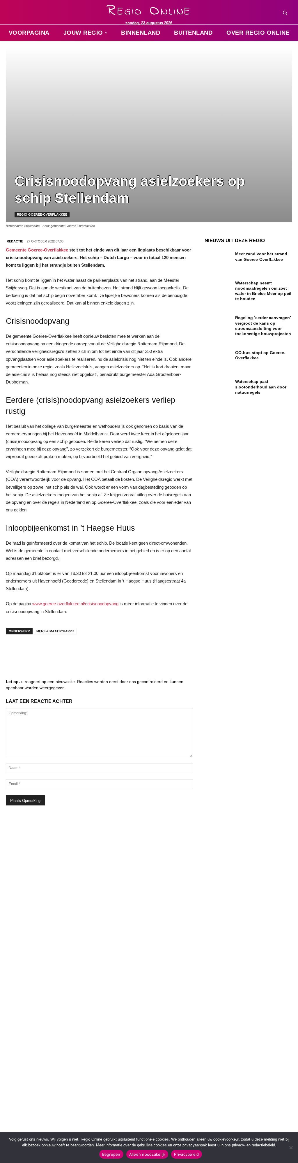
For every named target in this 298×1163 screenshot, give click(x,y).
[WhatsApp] (84, 650)
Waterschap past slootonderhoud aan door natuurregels (260, 386)
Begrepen (111, 1154)
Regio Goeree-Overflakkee (42, 214)
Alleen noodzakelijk (147, 1154)
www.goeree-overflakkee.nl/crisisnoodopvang (75, 603)
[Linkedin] (32, 650)
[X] (67, 650)
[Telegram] (49, 650)
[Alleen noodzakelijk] (291, 1147)
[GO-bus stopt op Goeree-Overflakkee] (218, 358)
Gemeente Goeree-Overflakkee (37, 249)
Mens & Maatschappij (55, 631)
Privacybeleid (186, 1154)
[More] (102, 650)
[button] (285, 12)
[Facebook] (14, 650)
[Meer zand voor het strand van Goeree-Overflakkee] (218, 259)
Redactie (15, 241)
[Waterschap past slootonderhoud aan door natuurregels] (218, 386)
